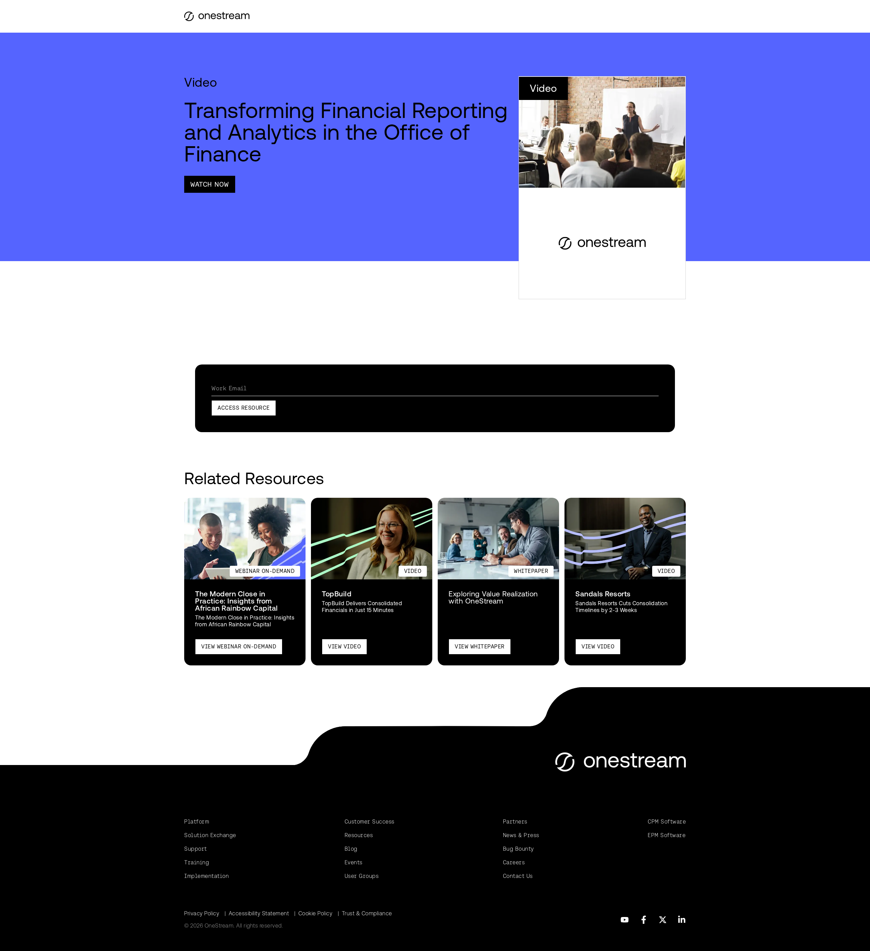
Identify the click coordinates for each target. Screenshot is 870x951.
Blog (351, 849)
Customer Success (370, 821)
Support (195, 849)
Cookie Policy (315, 913)
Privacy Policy (201, 913)
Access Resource (244, 408)
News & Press (521, 835)
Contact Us (518, 876)
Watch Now (209, 184)
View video (344, 646)
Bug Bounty (518, 849)
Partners (515, 821)
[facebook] (644, 920)
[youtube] (625, 920)
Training (196, 862)
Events (354, 862)
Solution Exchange (210, 835)
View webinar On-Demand (238, 646)
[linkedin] (682, 920)
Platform (196, 821)
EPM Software (666, 835)
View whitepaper (480, 646)
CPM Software (667, 821)
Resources (359, 835)
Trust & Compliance (367, 913)
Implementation (206, 876)
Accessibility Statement (259, 913)
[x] (663, 920)
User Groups (362, 876)
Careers (514, 862)
